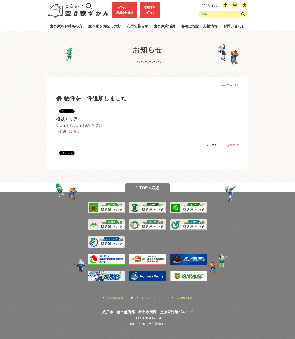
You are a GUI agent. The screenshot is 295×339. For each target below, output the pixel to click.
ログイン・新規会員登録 (124, 10)
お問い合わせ (234, 26)
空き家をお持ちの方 (66, 26)
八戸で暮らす (137, 26)
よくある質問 (115, 298)
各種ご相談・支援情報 (199, 26)
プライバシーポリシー (149, 298)
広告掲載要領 (184, 298)
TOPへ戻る (149, 188)
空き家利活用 (165, 26)
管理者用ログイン (150, 10)
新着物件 (232, 145)
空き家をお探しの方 (104, 26)
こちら (74, 131)
